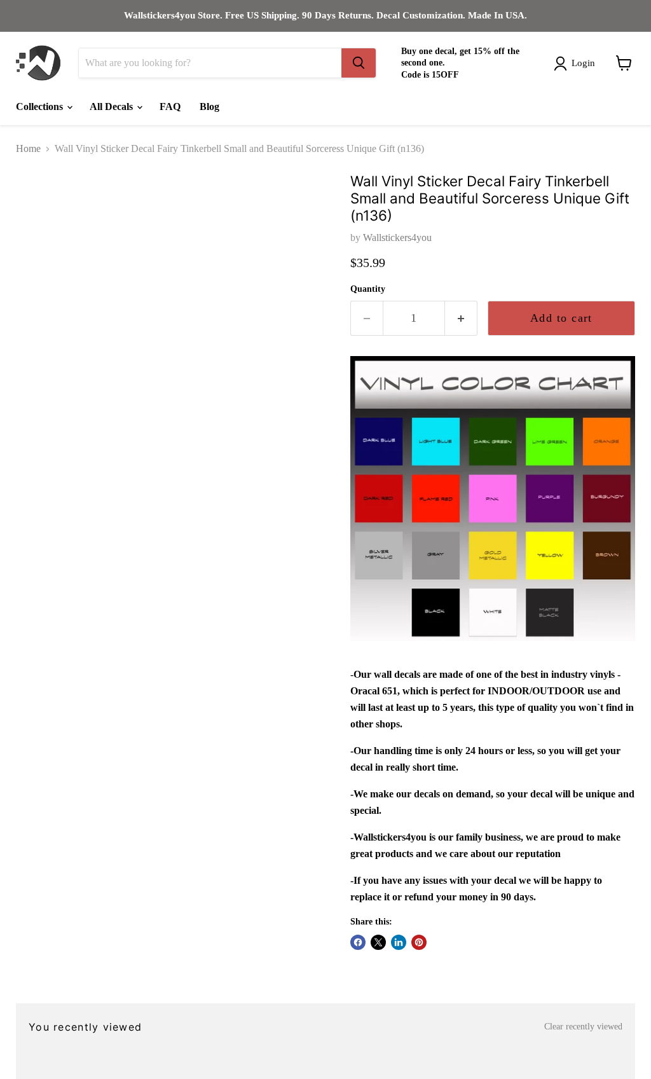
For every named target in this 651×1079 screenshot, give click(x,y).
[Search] (358, 63)
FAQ (170, 106)
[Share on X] (378, 942)
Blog (209, 106)
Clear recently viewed (583, 1026)
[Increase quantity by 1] (461, 318)
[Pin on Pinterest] (419, 942)
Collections (40, 106)
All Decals (112, 106)
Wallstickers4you (397, 237)
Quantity (367, 289)
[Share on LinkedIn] (398, 942)
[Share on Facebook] (358, 942)
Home (28, 148)
